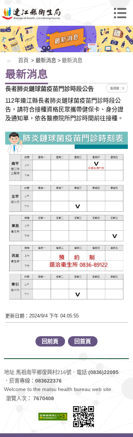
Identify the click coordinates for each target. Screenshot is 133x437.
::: (9, 61)
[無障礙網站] (53, 416)
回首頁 (82, 341)
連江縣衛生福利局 (66, 13)
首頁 (23, 60)
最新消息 (72, 60)
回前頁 (50, 341)
